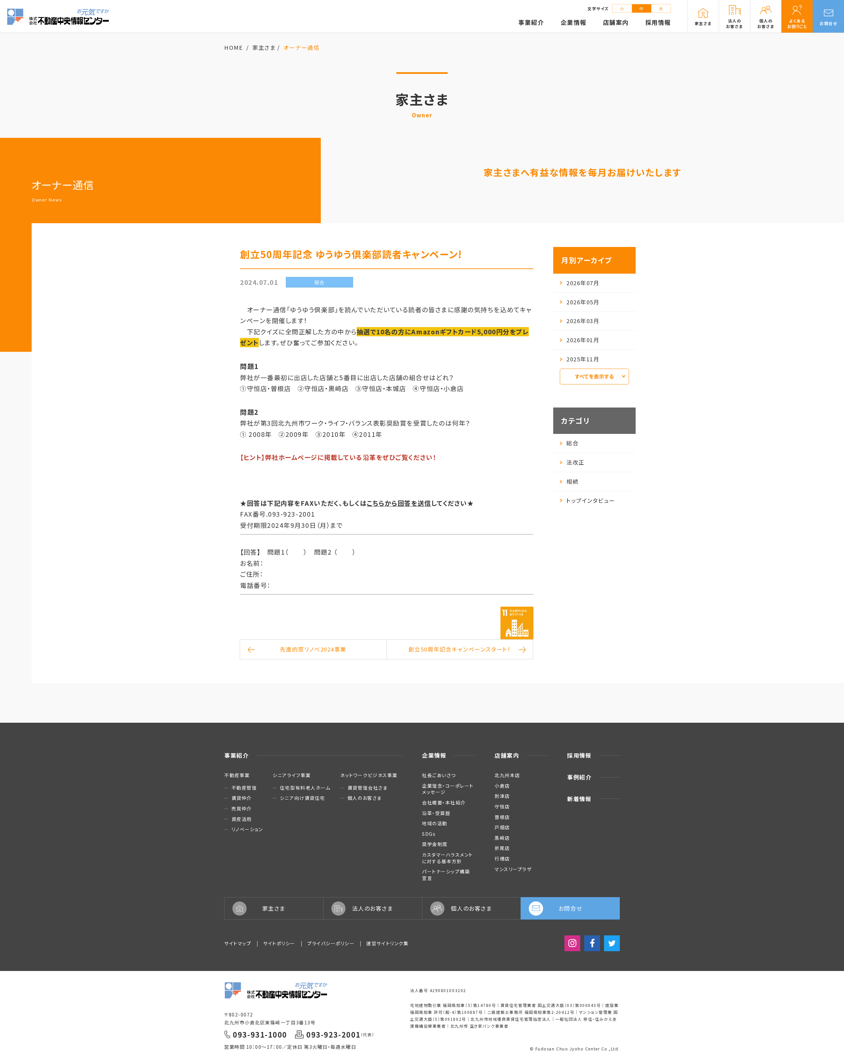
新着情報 (579, 799)
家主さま (264, 47)
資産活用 (241, 819)
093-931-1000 (260, 1034)
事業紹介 (236, 755)
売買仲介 (241, 808)
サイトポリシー (279, 943)
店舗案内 (507, 755)
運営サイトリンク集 (387, 943)
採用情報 (579, 755)
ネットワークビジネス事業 (368, 775)
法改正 (575, 462)
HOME (233, 47)
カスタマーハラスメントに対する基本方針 (447, 857)
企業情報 (434, 755)
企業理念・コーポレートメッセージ (448, 789)
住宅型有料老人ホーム (305, 788)
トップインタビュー (590, 500)
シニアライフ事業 (292, 775)
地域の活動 (434, 823)
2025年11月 (582, 359)
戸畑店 (502, 827)
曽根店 (502, 817)
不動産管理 (244, 788)
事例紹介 (579, 777)
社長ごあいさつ (439, 775)
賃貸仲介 (241, 798)
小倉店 (502, 785)
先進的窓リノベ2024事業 (313, 649)
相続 (572, 481)
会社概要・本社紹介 (444, 802)
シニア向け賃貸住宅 (302, 798)
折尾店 (502, 848)
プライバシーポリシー (330, 943)
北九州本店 (507, 775)
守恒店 (502, 806)
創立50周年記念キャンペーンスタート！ (459, 649)
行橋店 (502, 858)
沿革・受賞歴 (436, 813)
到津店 (502, 796)
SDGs (429, 834)
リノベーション (247, 829)
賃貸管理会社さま (367, 788)
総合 (572, 443)
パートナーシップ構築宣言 (446, 874)
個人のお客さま (364, 798)
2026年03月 (582, 321)
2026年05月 (582, 302)
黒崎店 (502, 837)
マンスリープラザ (513, 869)
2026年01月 (582, 340)
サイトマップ (237, 943)
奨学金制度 (435, 844)
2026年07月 (582, 283)
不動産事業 (237, 775)
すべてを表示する (594, 376)
